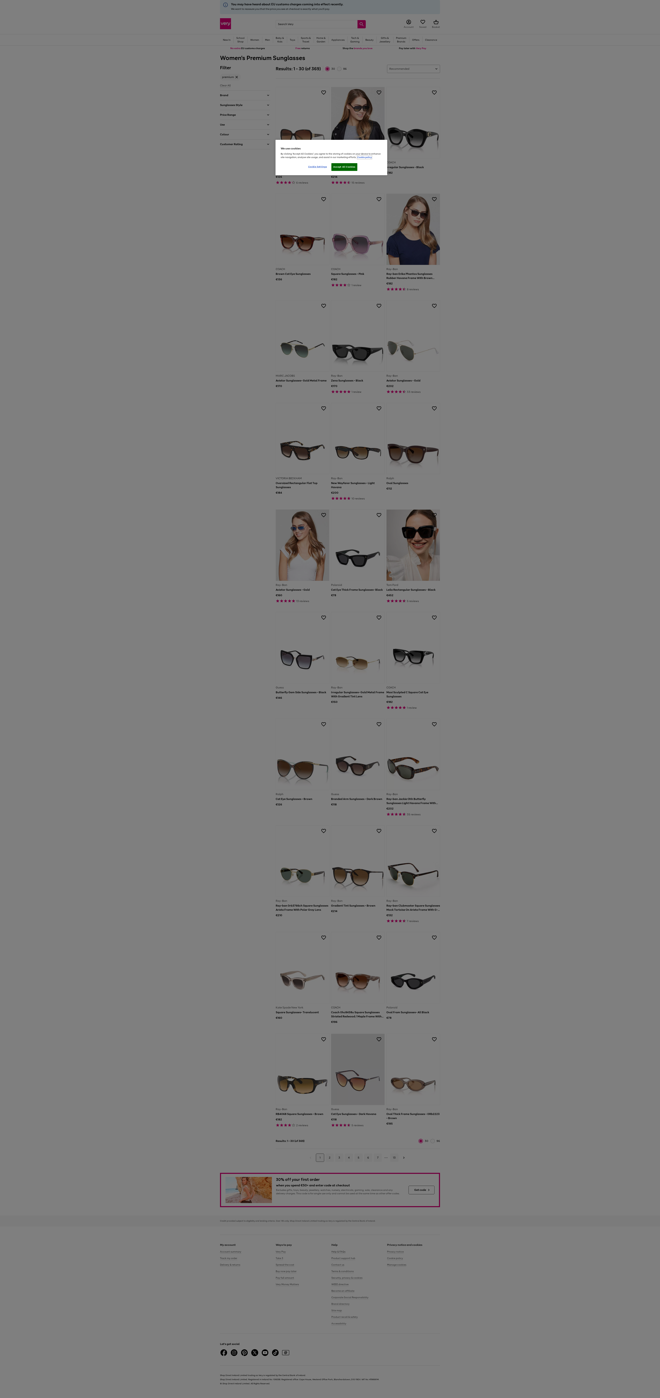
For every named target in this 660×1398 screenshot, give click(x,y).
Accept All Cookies (344, 167)
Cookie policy (364, 157)
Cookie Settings (317, 166)
